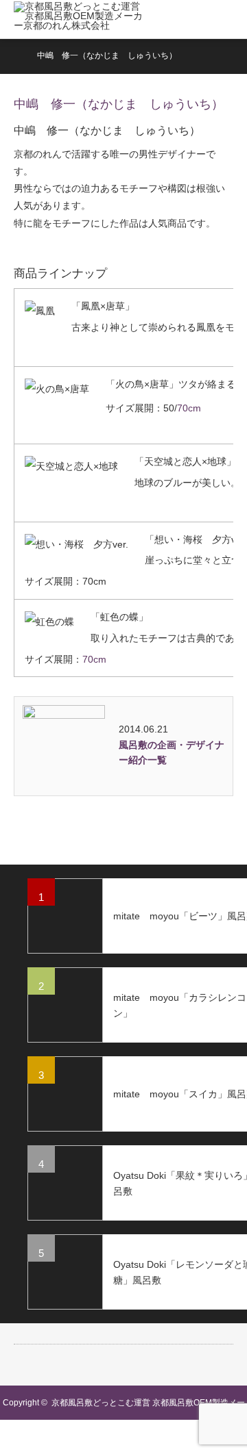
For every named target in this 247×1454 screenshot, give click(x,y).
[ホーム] (18, 54)
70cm (189, 408)
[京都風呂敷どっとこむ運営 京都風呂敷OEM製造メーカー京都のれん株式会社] (81, 19)
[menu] (228, 19)
